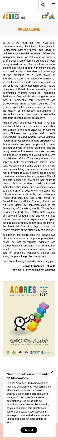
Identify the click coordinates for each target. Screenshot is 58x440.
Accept (28, 430)
